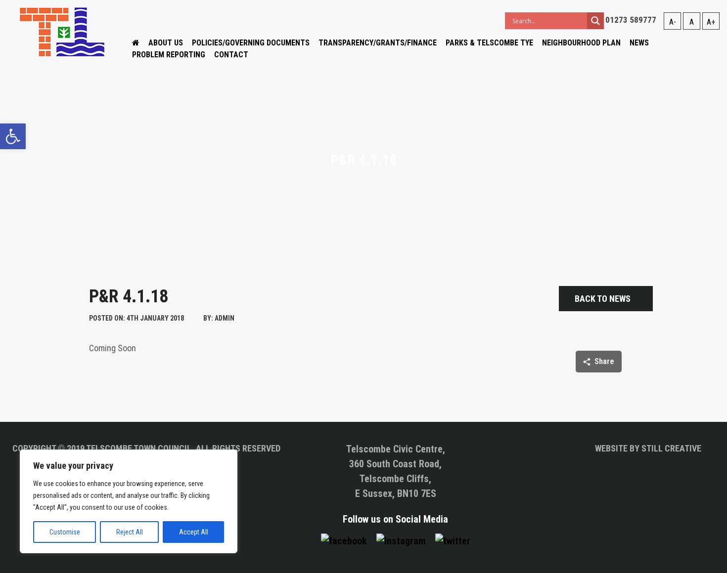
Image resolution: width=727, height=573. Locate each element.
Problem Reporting (168, 54)
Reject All (129, 532)
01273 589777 (630, 20)
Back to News (603, 298)
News (639, 42)
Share (604, 361)
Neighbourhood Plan (581, 42)
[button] (13, 136)
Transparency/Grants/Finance (377, 42)
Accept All (193, 532)
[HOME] (135, 43)
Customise (64, 532)
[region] (128, 501)
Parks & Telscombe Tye (489, 42)
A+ (711, 22)
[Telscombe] (62, 31)
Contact (231, 54)
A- (672, 22)
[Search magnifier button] (595, 20)
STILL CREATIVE (671, 448)
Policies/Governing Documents (251, 42)
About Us (165, 42)
